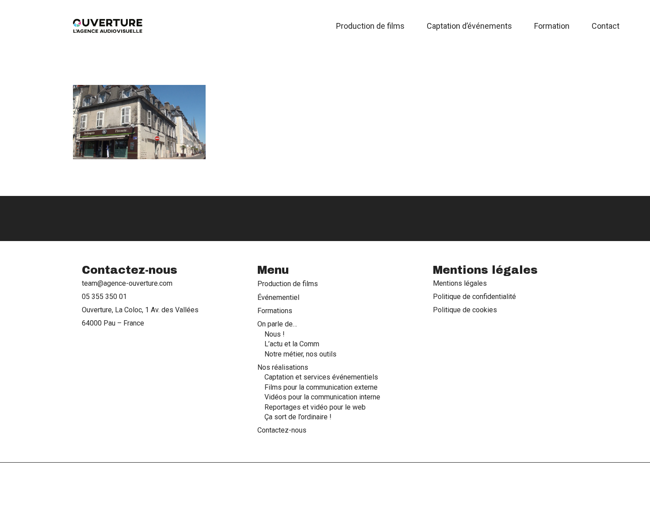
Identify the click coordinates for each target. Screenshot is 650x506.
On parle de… (277, 324)
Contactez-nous (281, 430)
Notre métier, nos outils (300, 353)
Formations (274, 310)
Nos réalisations (282, 367)
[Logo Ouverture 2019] (108, 26)
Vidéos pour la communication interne (322, 396)
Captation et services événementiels (321, 377)
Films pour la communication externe (321, 387)
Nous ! (274, 334)
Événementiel (278, 297)
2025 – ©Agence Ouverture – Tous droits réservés (325, 484)
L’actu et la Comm (291, 343)
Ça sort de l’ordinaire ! (298, 416)
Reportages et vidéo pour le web (315, 406)
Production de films (287, 284)
